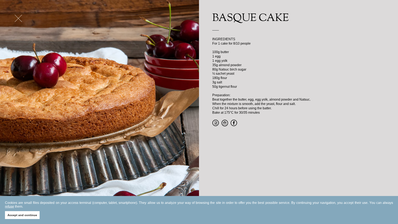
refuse (9, 206)
